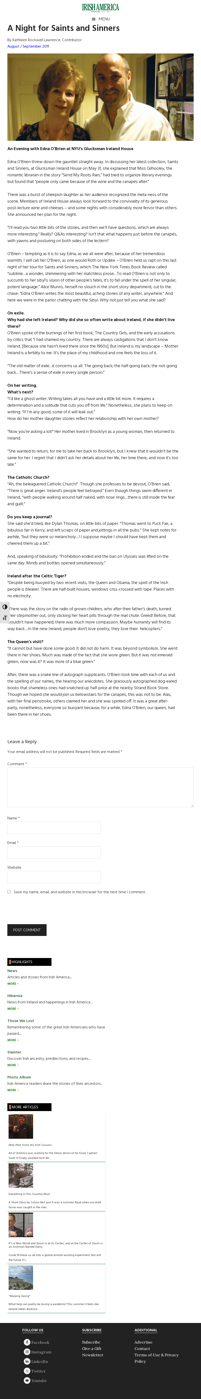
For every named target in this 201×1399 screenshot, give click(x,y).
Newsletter (92, 1354)
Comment (17, 764)
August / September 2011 (28, 46)
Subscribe (91, 1342)
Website (14, 868)
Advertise (143, 1342)
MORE (12, 983)
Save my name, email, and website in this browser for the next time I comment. (80, 892)
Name (13, 818)
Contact (142, 1348)
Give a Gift (91, 1348)
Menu (104, 19)
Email (13, 843)
